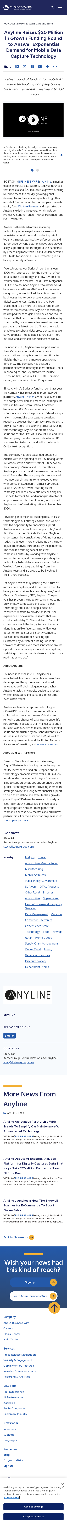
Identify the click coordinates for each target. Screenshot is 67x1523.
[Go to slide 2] (37, 170)
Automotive (32, 898)
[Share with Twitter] (24, 66)
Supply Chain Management (41, 943)
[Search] (52, 7)
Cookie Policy (11, 1497)
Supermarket (51, 898)
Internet (48, 892)
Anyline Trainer (24, 396)
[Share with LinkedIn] (17, 66)
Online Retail (33, 949)
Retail (28, 937)
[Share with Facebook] (32, 66)
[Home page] (17, 7)
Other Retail (32, 892)
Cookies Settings (33, 1506)
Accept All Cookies (33, 1516)
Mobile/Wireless (35, 875)
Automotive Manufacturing (41, 863)
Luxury (48, 949)
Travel (42, 857)
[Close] (63, 1484)
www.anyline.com (48, 744)
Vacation (56, 914)
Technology (32, 931)
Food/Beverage (52, 931)
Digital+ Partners (28, 206)
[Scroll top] (54, 1308)
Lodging (30, 857)
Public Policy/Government (41, 880)
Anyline (46, 181)
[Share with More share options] (55, 66)
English (9, 1035)
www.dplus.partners (15, 820)
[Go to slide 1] (32, 170)
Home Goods (43, 937)
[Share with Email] (40, 66)
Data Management (36, 914)
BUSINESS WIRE (28, 181)
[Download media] (61, 155)
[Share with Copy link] (47, 66)
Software (31, 886)
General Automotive (37, 955)
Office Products (49, 886)
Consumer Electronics (38, 920)
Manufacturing (34, 869)
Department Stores (37, 967)
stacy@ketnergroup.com (18, 846)
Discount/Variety (35, 961)
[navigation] (60, 7)
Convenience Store (37, 926)
